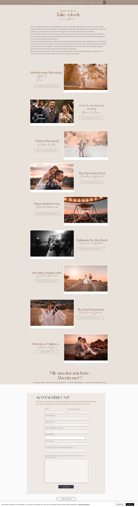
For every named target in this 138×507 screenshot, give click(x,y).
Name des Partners (74, 409)
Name (47, 409)
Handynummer (49, 421)
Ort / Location (49, 441)
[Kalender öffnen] (85, 437)
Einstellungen (120, 504)
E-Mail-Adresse (50, 415)
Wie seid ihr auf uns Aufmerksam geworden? (59, 447)
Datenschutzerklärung (84, 504)
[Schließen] (136, 504)
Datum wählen (49, 434)
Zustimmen (130, 504)
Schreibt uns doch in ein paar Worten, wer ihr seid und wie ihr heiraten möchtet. (65, 456)
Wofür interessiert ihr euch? (54, 428)
